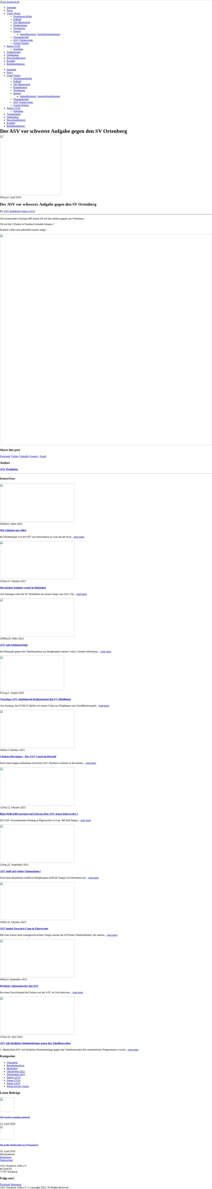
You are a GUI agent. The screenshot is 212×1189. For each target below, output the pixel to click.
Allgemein (12, 1062)
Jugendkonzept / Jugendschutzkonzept (40, 34)
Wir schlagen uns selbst (13, 530)
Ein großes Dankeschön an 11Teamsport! (19, 1145)
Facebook (5, 456)
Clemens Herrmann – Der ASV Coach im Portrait (28, 756)
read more (79, 536)
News (10, 10)
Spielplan (18, 49)
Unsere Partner (21, 43)
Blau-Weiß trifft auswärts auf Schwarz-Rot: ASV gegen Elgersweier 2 (39, 813)
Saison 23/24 (28, 211)
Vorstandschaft (21, 37)
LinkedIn (24, 456)
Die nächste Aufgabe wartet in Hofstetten (23, 587)
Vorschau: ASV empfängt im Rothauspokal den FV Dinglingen (35, 699)
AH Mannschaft (21, 22)
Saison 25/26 (13, 46)
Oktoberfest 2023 (16, 1074)
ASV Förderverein (23, 40)
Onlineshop (13, 55)
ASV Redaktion (12, 211)
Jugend (17, 31)
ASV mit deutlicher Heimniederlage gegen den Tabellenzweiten (35, 1043)
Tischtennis (19, 28)
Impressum (5, 1157)
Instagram (16, 1184)
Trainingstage (14, 52)
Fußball (17, 19)
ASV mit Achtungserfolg (13, 645)
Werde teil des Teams (18, 1086)
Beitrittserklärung (16, 64)
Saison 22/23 (13, 1077)
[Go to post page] (30, 194)
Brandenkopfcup (15, 1065)
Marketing (12, 1068)
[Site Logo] (9, 1)
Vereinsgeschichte (22, 16)
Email (43, 456)
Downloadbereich (16, 58)
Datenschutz (6, 1160)
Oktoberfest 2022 (16, 1071)
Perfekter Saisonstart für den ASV (19, 986)
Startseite (11, 7)
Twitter (14, 456)
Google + (34, 456)
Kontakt (11, 61)
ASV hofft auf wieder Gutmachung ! (20, 871)
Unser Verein (13, 13)
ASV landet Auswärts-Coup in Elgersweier (24, 928)
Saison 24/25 (13, 1083)
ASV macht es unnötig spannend (15, 1117)
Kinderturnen (20, 25)
